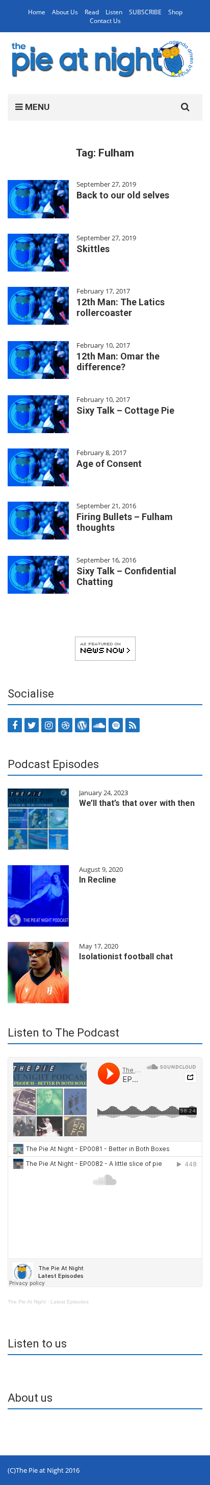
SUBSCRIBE (145, 12)
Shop (175, 12)
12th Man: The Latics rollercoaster (120, 307)
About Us (65, 12)
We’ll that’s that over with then (137, 803)
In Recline (97, 880)
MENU (36, 107)
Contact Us (105, 20)
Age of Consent (109, 463)
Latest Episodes (69, 1301)
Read (92, 12)
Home (36, 12)
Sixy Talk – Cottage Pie (125, 410)
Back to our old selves (122, 195)
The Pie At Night (27, 1301)
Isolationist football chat (126, 956)
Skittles (93, 248)
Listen (114, 12)
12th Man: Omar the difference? (118, 361)
